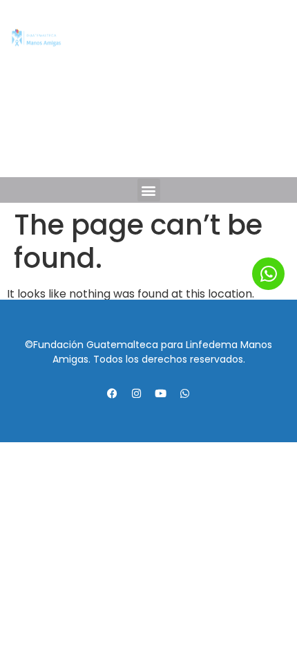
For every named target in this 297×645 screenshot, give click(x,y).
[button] (148, 190)
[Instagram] (136, 149)
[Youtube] (162, 149)
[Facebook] (110, 149)
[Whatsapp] (187, 149)
